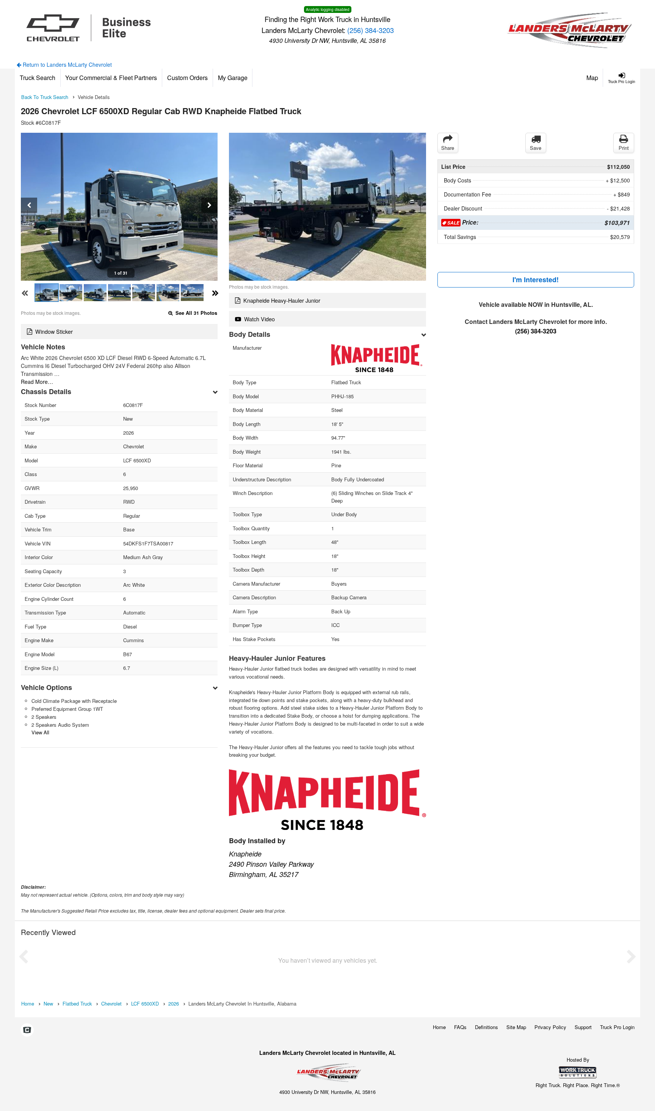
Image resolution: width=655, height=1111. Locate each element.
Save (535, 147)
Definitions (486, 1027)
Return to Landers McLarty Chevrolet (66, 64)
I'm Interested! (535, 279)
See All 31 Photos (195, 313)
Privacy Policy (550, 1027)
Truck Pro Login (617, 1027)
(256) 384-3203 (370, 30)
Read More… (37, 381)
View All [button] (40, 732)
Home (439, 1027)
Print (624, 147)
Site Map (516, 1027)
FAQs (460, 1027)
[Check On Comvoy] (27, 1030)
